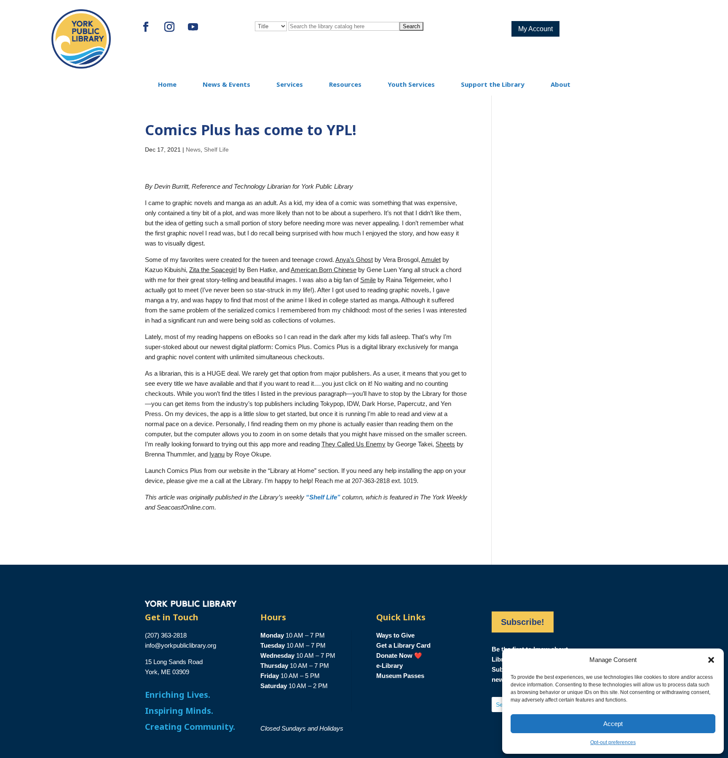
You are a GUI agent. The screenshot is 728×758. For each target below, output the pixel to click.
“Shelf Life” (323, 497)
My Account (535, 28)
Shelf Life (216, 149)
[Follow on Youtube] (193, 27)
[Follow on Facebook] (146, 27)
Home (167, 84)
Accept (613, 723)
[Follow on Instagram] (169, 27)
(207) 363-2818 (166, 635)
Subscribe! (522, 622)
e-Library (389, 665)
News (193, 149)
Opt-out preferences (613, 742)
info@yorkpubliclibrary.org (180, 645)
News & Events (226, 84)
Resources (345, 84)
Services (289, 84)
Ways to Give (395, 635)
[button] (711, 660)
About (560, 84)
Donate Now (394, 655)
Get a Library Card (403, 645)
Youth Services (411, 84)
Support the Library (493, 84)
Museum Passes (400, 675)
